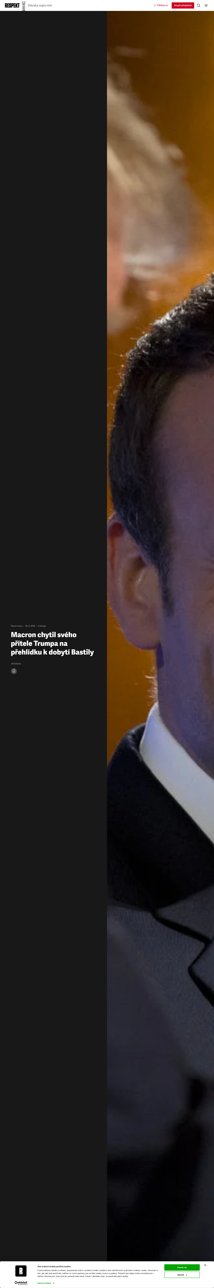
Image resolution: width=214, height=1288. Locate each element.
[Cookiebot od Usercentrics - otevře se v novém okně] (21, 1283)
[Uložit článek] (14, 671)
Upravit (180, 1275)
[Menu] (206, 5)
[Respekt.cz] (12, 5)
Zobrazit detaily (44, 1283)
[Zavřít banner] (205, 1265)
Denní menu (16, 626)
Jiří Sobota (16, 663)
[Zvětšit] (160, 649)
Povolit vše (182, 1267)
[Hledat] (199, 5)
